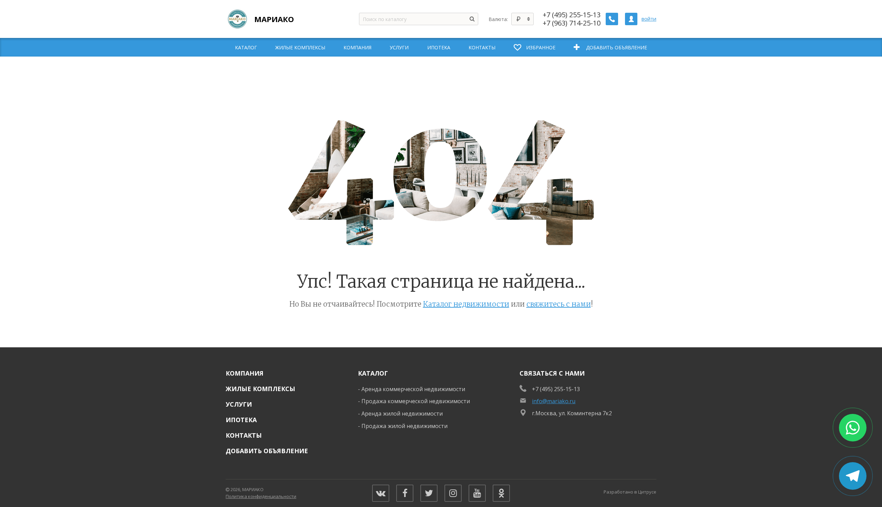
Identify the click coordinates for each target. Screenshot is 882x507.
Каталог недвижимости (466, 304)
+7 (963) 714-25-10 (572, 23)
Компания (245, 373)
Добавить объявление (267, 451)
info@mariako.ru (553, 401)
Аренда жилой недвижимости (402, 413)
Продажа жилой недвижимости (404, 426)
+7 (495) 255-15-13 (572, 15)
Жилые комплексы (260, 389)
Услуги (239, 404)
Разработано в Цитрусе (630, 492)
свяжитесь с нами (558, 304)
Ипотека (241, 420)
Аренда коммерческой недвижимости (413, 389)
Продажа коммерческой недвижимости (415, 401)
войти (649, 19)
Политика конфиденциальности (261, 496)
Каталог (373, 373)
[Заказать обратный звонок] (612, 19)
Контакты (244, 435)
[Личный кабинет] (631, 19)
